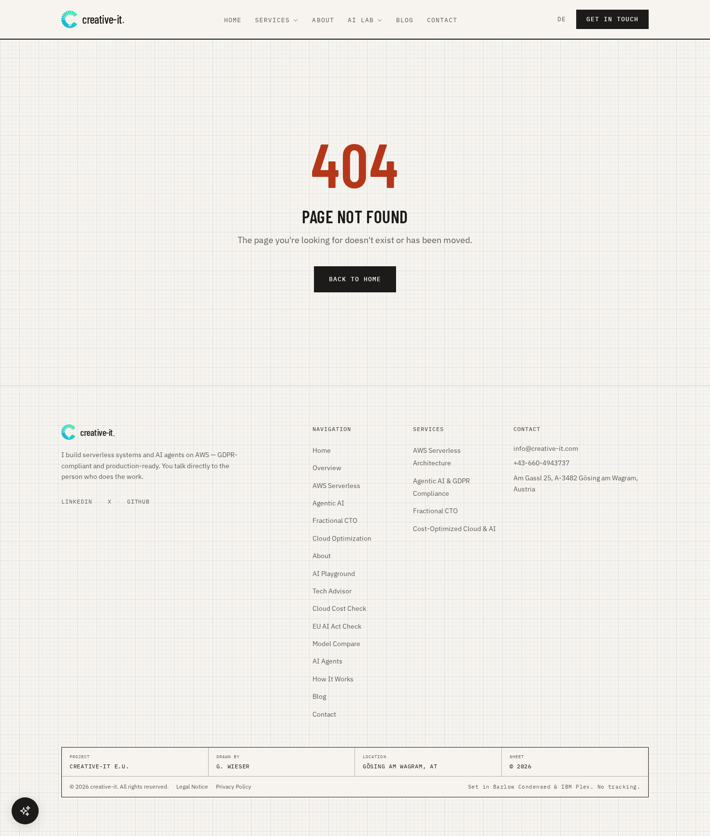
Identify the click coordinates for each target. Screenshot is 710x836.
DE (561, 19)
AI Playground (333, 573)
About (323, 20)
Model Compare (336, 643)
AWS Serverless (336, 485)
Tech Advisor (332, 591)
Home (232, 20)
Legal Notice (192, 786)
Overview (326, 467)
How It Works (333, 679)
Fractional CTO (334, 520)
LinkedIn (76, 501)
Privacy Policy (233, 786)
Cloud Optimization (341, 538)
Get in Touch (612, 19)
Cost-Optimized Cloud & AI (454, 528)
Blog (404, 20)
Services (272, 20)
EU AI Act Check (336, 626)
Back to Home (355, 279)
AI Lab (361, 20)
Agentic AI (328, 503)
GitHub (138, 501)
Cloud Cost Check (339, 608)
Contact (442, 20)
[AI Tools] (25, 810)
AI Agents (327, 661)
